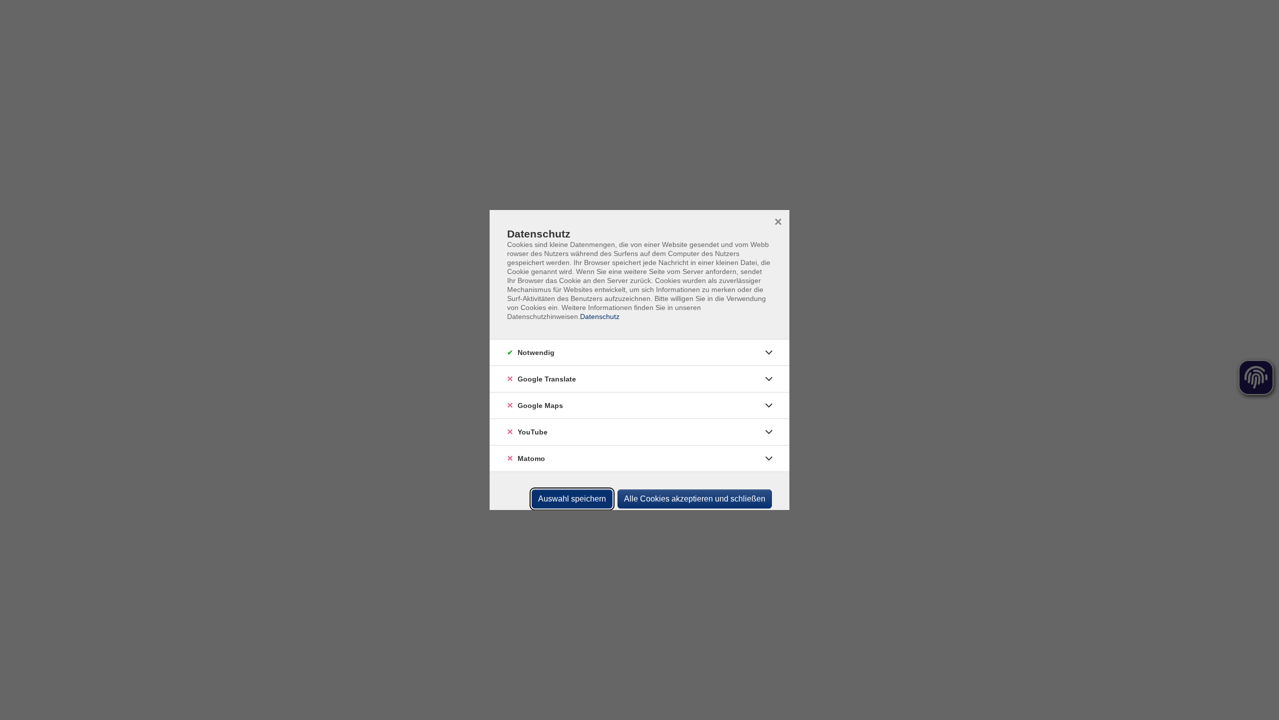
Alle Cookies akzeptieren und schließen (694, 498)
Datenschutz (600, 316)
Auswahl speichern (572, 498)
